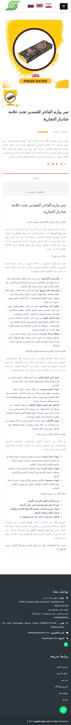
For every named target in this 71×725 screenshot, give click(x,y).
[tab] (36, 184)
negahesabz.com (49, 638)
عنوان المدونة (62, 673)
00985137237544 (48, 623)
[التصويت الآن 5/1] (47, 132)
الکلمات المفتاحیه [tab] (35, 192)
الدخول (65, 700)
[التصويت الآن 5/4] (40, 132)
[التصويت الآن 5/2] (45, 132)
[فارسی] (48, 5)
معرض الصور (62, 667)
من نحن (64, 680)
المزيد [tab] (36, 178)
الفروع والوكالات (61, 686)
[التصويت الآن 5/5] (38, 132)
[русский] (30, 5)
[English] (39, 5)
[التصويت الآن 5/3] (42, 132)
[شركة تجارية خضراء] (13, 5)
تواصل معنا (63, 693)
